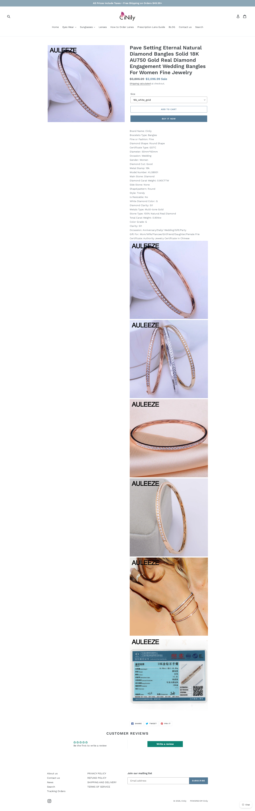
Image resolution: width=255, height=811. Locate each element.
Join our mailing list (140, 773)
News (50, 782)
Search (51, 786)
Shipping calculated (140, 83)
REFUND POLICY (96, 777)
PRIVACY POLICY (96, 773)
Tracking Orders (56, 791)
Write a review (165, 744)
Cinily (183, 801)
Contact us (53, 777)
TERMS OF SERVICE (98, 786)
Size (132, 94)
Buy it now (169, 119)
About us (52, 773)
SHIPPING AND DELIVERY (101, 782)
